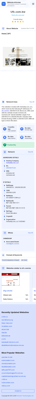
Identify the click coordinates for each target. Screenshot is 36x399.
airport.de (5, 329)
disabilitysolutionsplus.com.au (13, 345)
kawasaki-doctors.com (10, 342)
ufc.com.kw (5, 111)
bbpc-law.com (7, 323)
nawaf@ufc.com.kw (12, 243)
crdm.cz (5, 317)
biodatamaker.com (9, 367)
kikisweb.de (6, 336)
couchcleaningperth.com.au (12, 373)
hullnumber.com (8, 383)
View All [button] (31, 102)
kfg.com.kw (7, 291)
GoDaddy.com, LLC (12, 163)
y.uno (4, 339)
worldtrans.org (7, 320)
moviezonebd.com (9, 363)
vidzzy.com (6, 386)
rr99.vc (4, 379)
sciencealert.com (8, 360)
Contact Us (18, 391)
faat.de (4, 333)
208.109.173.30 (11, 168)
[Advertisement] (18, 41)
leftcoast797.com (8, 370)
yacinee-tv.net (7, 357)
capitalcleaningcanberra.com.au (14, 376)
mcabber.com (7, 326)
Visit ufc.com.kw (18, 15)
